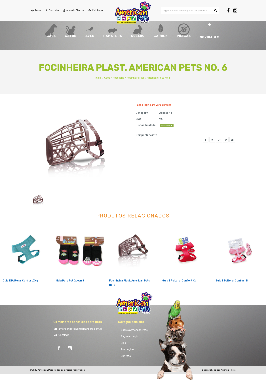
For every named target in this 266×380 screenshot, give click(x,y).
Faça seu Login (129, 336)
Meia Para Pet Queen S (70, 280)
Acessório (118, 77)
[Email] (232, 139)
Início (99, 77)
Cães (107, 77)
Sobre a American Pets (134, 330)
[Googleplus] (219, 139)
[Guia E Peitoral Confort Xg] (186, 250)
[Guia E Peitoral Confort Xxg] (26, 250)
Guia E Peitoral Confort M (232, 280)
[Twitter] (212, 139)
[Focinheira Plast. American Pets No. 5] (133, 250)
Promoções (127, 349)
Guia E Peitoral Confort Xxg (20, 280)
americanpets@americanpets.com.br (80, 328)
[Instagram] (235, 11)
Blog (123, 343)
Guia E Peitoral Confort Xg (179, 280)
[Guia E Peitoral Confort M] (239, 250)
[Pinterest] (226, 139)
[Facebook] (228, 11)
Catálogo (63, 335)
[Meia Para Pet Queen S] (80, 250)
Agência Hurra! (228, 370)
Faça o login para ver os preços (153, 104)
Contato (126, 356)
